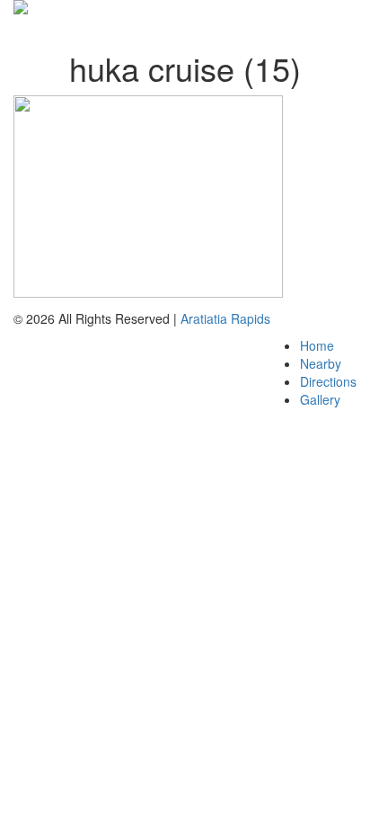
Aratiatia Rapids (225, 318)
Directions (328, 381)
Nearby (320, 363)
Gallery (320, 399)
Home (317, 345)
